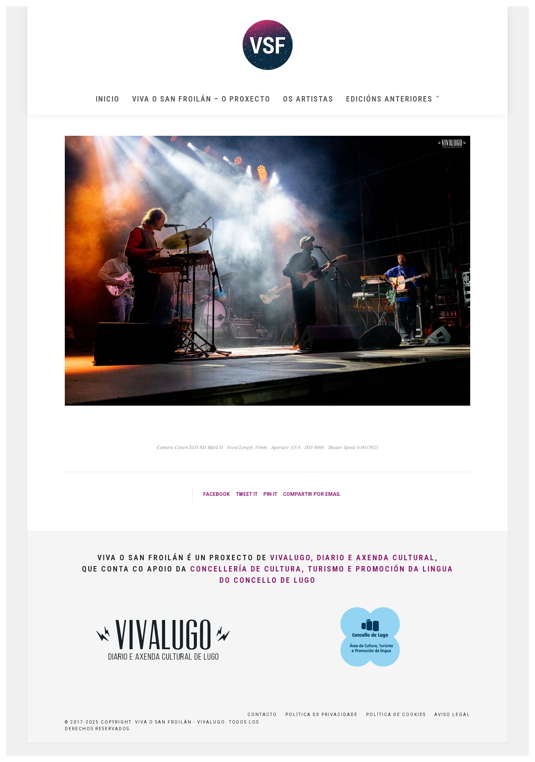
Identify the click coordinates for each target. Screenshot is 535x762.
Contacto (262, 714)
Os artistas (308, 98)
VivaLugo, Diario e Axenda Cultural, (354, 557)
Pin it (270, 494)
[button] (517, 11)
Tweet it (246, 494)
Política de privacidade (321, 714)
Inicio (108, 98)
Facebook (216, 494)
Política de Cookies (396, 714)
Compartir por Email (312, 494)
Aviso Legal (452, 714)
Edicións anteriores (389, 98)
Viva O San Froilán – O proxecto (201, 98)
